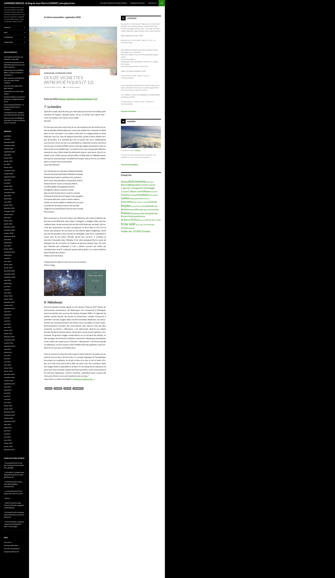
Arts (5, 32)
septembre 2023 (9, 177)
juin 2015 (7, 393)
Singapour (142, 220)
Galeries (131, 121)
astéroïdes (150, 182)
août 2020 (7, 239)
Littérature (60, 73)
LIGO (138, 206)
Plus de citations (129, 111)
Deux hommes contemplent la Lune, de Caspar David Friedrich (14, 80)
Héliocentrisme (144, 198)
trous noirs (140, 225)
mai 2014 (7, 434)
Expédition (143, 194)
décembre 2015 (9, 374)
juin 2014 (7, 431)
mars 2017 (7, 327)
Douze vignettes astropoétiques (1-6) (78, 98)
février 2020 (8, 249)
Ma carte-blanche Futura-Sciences (113, 3)
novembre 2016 (9, 340)
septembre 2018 (9, 277)
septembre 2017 (9, 308)
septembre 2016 (9, 346)
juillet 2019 (8, 255)
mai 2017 (7, 321)
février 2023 (8, 186)
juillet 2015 (8, 390)
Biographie (134, 185)
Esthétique (133, 195)
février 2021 (8, 221)
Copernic (125, 188)
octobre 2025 (8, 149)
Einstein (125, 195)
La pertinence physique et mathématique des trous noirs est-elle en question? (14, 64)
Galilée (125, 198)
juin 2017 (7, 318)
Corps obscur (127, 102)
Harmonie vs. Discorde (130, 40)
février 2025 (8, 158)
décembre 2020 (9, 227)
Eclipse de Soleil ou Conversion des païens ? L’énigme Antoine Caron (14, 99)
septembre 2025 (9, 152)
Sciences (7, 27)
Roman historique (129, 216)
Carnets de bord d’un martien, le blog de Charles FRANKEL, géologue (14, 465)
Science (141, 216)
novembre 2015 (9, 377)
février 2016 (8, 368)
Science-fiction (130, 219)
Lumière (58, 388)
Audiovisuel (8, 42)
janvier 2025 (8, 161)
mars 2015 (7, 402)
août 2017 (7, 312)
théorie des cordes (153, 220)
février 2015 (8, 406)
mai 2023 (7, 183)
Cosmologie (148, 187)
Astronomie (49, 73)
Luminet (148, 205)
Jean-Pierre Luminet (141, 202)
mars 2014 (7, 440)
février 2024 (8, 167)
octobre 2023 (8, 174)
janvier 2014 (8, 446)
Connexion (8, 542)
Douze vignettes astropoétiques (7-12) (69, 80)
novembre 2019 (9, 252)
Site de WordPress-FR (11, 552)
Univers (125, 227)
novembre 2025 (9, 145)
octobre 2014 (8, 418)
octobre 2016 (8, 343)
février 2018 (8, 296)
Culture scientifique (139, 191)
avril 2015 (7, 399)
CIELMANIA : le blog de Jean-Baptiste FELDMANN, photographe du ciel (14, 474)
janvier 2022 (8, 205)
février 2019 (8, 265)
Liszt (142, 206)
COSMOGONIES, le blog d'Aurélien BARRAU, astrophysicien (13, 484)
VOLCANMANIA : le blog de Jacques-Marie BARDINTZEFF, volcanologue (14, 524)
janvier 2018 (8, 299)
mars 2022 (7, 202)
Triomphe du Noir (128, 76)
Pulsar (67, 388)
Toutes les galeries (130, 165)
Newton (125, 209)
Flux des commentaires (12, 549)
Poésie (69, 73)
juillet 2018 (8, 283)
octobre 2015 (8, 381)
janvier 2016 (8, 371)
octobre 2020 (8, 233)
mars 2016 (7, 365)
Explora (7, 498)
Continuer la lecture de (83, 379)
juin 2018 (7, 286)
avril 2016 (7, 362)
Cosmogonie (136, 188)
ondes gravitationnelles (149, 209)
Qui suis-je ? (152, 3)
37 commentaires (72, 87)
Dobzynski (154, 192)
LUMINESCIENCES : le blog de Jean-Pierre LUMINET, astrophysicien (39, 3)
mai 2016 (7, 359)
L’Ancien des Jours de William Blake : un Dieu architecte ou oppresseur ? (14, 72)
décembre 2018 (9, 271)
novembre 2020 (9, 230)
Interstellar (127, 201)
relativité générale (148, 213)
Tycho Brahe (149, 224)
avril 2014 (7, 437)
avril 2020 (7, 246)
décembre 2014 (9, 412)
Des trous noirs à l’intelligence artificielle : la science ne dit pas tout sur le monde (14, 120)
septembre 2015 (9, 384)
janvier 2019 (8, 268)
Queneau (134, 213)
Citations (131, 18)
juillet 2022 (8, 199)
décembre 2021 (9, 208)
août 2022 (7, 196)
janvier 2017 (8, 334)
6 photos (137, 150)
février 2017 (8, 330)
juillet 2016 (8, 352)
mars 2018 (7, 293)
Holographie (133, 198)
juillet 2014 (8, 428)
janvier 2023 (8, 189)
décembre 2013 (9, 450)
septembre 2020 (9, 236)
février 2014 (8, 443)
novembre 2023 (9, 171)
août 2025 (7, 155)
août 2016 (7, 349)
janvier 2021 (8, 224)
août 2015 (7, 387)
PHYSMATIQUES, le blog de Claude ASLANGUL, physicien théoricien (14, 514)
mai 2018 (7, 290)
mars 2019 (7, 261)
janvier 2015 (8, 409)
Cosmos (124, 191)
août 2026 (7, 136)
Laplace (133, 206)
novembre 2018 (9, 274)
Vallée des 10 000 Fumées (135, 231)
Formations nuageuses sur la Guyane (137, 155)
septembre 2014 (9, 421)
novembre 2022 (9, 192)
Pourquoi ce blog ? (137, 3)
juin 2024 (7, 164)
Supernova (78, 388)
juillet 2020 (8, 243)
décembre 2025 (9, 142)
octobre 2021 (8, 214)
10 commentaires (142, 157)
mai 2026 (7, 139)
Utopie (132, 228)
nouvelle (134, 209)
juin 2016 (7, 355)
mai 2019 (7, 258)
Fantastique (153, 195)
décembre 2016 (9, 337)
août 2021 (7, 218)
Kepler (48, 388)
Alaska (125, 181)
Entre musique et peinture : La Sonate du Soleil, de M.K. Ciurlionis (14, 107)
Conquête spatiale (147, 185)
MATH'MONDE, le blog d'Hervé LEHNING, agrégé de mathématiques (14, 505)
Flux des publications (11, 545)
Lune (155, 206)
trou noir (128, 224)
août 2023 (7, 180)
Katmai (153, 201)
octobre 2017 (8, 305)
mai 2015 (7, 396)
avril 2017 (7, 324)
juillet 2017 (8, 315)
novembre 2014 (9, 415)
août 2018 (7, 280)
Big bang (125, 185)
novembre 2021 (9, 211)
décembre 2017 (9, 302)
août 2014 (7, 424)
